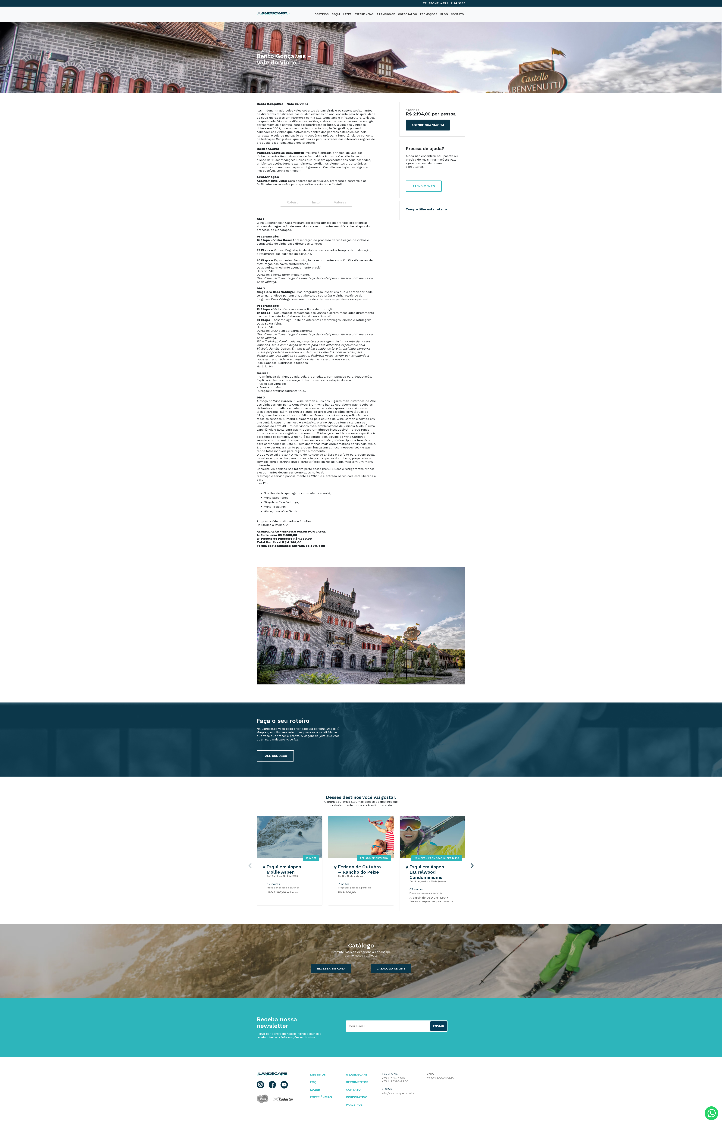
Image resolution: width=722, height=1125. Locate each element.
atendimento (424, 186)
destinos (322, 14)
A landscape (356, 1074)
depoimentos (357, 1082)
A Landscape (386, 14)
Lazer (347, 14)
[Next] (471, 865)
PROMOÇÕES (428, 14)
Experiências (364, 14)
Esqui (336, 14)
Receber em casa (331, 968)
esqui (314, 1082)
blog (444, 14)
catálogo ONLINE (390, 968)
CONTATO (457, 14)
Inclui (316, 202)
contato (353, 1089)
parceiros (354, 1104)
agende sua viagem (428, 125)
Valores (340, 202)
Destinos (318, 1074)
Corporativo (407, 14)
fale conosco (275, 756)
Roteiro (293, 202)
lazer (315, 1089)
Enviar (438, 1026)
